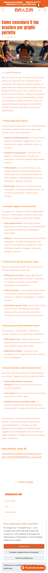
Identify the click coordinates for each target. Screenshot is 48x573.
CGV (7, 506)
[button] (3, 10)
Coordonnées (10, 512)
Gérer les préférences (24, 558)
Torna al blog (25, 482)
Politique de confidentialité (15, 565)
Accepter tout (24, 546)
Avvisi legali (10, 501)
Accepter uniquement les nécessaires (24, 552)
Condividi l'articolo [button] (13, 72)
